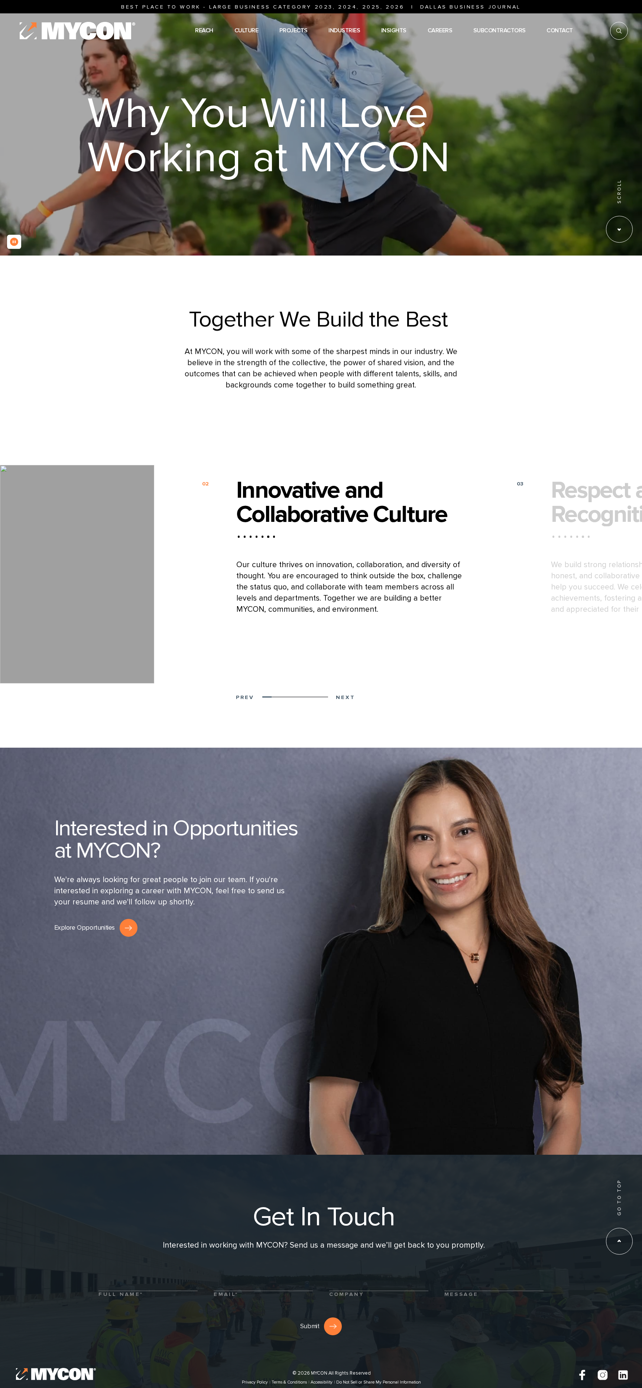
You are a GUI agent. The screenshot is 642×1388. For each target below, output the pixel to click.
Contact (560, 30)
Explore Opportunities (84, 928)
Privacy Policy (255, 1382)
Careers (440, 30)
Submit (310, 1326)
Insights (393, 30)
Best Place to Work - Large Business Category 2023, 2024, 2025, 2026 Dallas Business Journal (321, 7)
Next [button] (345, 697)
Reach (204, 30)
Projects (293, 30)
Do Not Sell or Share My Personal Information (378, 1382)
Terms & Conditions (289, 1382)
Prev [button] (245, 697)
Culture (246, 30)
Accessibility (322, 1382)
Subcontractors (499, 30)
